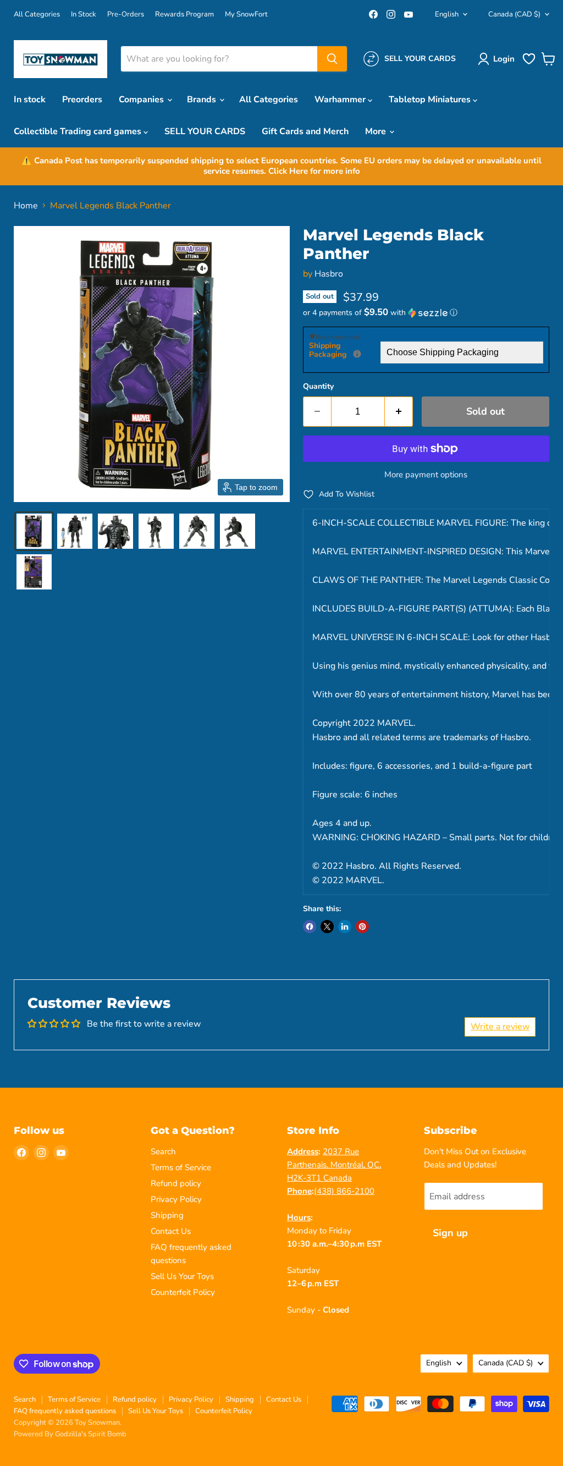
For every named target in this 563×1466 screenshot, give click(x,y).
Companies (142, 99)
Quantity (318, 386)
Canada (514, 14)
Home (26, 206)
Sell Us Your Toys (182, 1276)
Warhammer (341, 99)
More (376, 131)
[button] (498, 58)
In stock (30, 99)
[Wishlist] (529, 63)
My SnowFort (246, 14)
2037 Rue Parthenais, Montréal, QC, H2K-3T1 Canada (334, 1164)
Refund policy (176, 1183)
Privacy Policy (176, 1199)
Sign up (450, 1232)
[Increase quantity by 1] (399, 411)
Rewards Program (184, 14)
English (447, 14)
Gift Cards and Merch (305, 131)
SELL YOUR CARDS (204, 131)
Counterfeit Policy (183, 1292)
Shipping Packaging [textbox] (344, 350)
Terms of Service (181, 1167)
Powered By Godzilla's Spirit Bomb (70, 1434)
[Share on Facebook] (309, 926)
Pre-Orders (125, 14)
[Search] (332, 58)
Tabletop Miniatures (431, 99)
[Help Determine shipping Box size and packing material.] (357, 354)
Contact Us (171, 1231)
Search (163, 1151)
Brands (202, 99)
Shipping (167, 1215)
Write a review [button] (500, 1027)
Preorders (82, 99)
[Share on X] (327, 926)
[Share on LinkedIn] (344, 926)
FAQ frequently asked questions (65, 1411)
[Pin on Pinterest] (362, 926)
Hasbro (328, 274)
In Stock (83, 14)
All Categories (37, 14)
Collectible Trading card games (78, 131)
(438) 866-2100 (344, 1191)
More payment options (425, 475)
